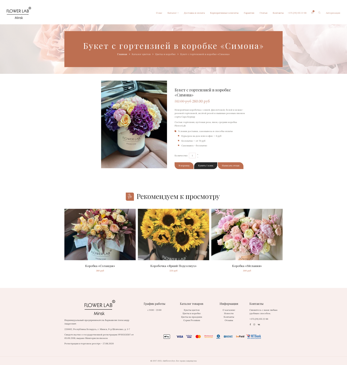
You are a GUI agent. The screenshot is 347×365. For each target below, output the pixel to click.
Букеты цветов (192, 310)
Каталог (172, 12)
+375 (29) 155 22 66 (297, 12)
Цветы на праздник (191, 317)
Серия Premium (191, 320)
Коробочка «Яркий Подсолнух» (173, 266)
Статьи (263, 12)
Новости (229, 313)
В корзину (184, 165)
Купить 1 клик (205, 165)
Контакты (278, 12)
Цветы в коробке (192, 313)
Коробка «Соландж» (100, 266)
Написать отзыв (230, 165)
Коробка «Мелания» (247, 266)
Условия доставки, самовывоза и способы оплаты (205, 131)
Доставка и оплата (194, 12)
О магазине (229, 310)
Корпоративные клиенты (224, 12)
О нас (159, 12)
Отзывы (229, 320)
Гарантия (249, 12)
